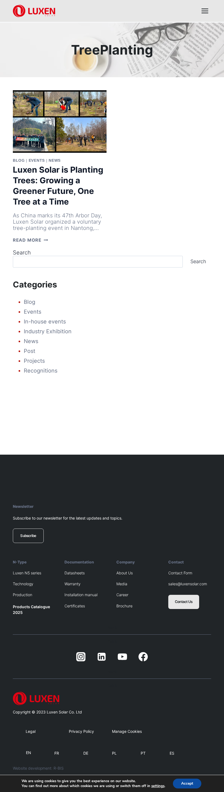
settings (157, 786)
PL (114, 753)
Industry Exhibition (48, 331)
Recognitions (40, 370)
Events (37, 160)
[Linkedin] (101, 656)
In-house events (45, 321)
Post (29, 351)
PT (143, 753)
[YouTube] (122, 656)
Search (22, 252)
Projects (34, 361)
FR (56, 753)
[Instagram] (81, 656)
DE (85, 753)
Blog (19, 160)
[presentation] (60, 121)
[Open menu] (204, 10)
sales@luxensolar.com (187, 583)
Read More (30, 240)
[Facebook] (143, 656)
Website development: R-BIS (38, 768)
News (55, 160)
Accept (187, 783)
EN (28, 752)
